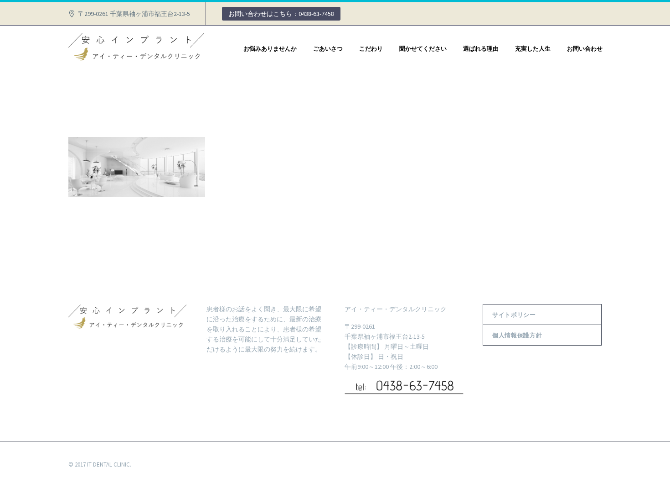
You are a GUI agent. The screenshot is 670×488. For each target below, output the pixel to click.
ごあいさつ (328, 48)
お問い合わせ (585, 48)
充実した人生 (533, 48)
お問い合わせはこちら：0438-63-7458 (281, 14)
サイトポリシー (514, 314)
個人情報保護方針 (517, 335)
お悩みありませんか (270, 48)
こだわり (371, 48)
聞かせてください (423, 48)
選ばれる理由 (481, 48)
